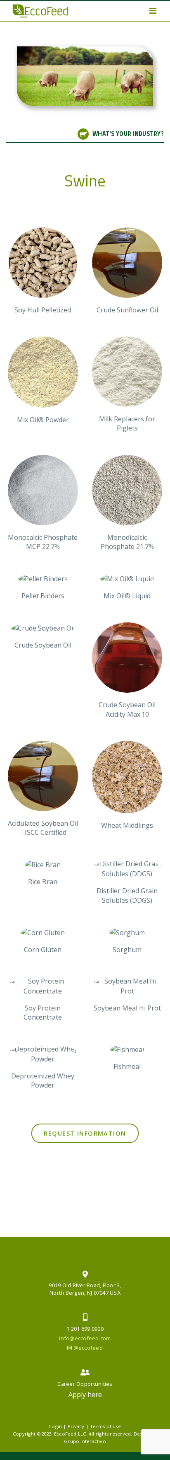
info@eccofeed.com (85, 1338)
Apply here (85, 1394)
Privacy (76, 1426)
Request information (85, 1133)
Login (55, 1426)
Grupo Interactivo (85, 1441)
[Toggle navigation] (153, 10)
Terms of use (105, 1426)
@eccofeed (88, 1347)
